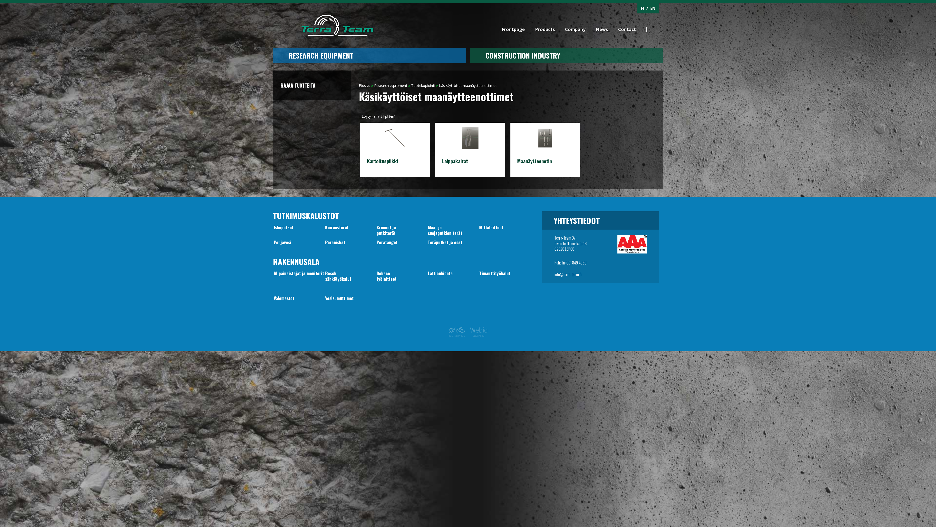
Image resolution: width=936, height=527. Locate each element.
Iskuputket (283, 227)
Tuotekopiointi (423, 85)
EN (652, 8)
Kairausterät (337, 227)
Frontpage (513, 29)
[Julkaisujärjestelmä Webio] (477, 335)
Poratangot (387, 242)
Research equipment (321, 55)
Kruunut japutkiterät (386, 230)
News (602, 29)
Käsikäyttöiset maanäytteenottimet (468, 85)
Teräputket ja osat (445, 242)
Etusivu (364, 85)
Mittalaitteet (491, 227)
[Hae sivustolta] (656, 21)
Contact (627, 29)
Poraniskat (335, 242)
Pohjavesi (282, 242)
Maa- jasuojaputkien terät (445, 230)
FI (642, 8)
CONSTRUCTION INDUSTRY (523, 55)
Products (545, 29)
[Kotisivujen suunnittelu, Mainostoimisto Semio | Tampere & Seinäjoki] (458, 335)
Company (575, 29)
